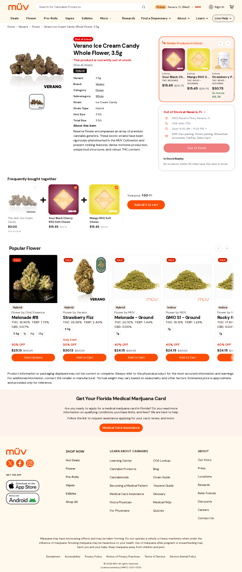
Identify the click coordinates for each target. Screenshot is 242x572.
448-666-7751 (181, 123)
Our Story (205, 460)
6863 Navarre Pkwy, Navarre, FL (191, 118)
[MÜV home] (19, 6)
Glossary (159, 494)
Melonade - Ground (133, 317)
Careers (203, 510)
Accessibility (72, 556)
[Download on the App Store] (28, 485)
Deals (15, 18)
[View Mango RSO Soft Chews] (104, 199)
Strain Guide (161, 477)
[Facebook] (20, 463)
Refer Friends (207, 493)
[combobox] (89, 7)
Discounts (205, 501)
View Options (33, 357)
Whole (100, 96)
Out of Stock (196, 148)
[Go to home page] (28, 451)
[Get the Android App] (28, 498)
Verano (100, 84)
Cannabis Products (123, 469)
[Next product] (226, 248)
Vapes (69, 18)
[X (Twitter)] (10, 463)
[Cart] (231, 7)
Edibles (87, 18)
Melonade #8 (25, 317)
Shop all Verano (83, 64)
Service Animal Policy (183, 556)
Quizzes (158, 511)
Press (202, 468)
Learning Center (121, 461)
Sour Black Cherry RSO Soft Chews (61, 220)
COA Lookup (162, 461)
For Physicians (120, 511)
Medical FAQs (162, 502)
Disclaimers (53, 556)
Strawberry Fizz (78, 317)
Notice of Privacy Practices (123, 556)
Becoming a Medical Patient (129, 486)
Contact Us (206, 518)
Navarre (23, 26)
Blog (156, 469)
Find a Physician (121, 502)
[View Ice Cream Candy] (23, 199)
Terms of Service (154, 556)
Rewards (128, 18)
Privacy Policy (93, 556)
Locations (205, 476)
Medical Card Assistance (121, 428)
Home (11, 26)
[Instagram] (30, 463)
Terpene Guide (163, 486)
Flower (31, 18)
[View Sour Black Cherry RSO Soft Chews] (63, 199)
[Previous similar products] (220, 43)
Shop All (72, 502)
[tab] (36, 101)
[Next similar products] (228, 43)
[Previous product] (218, 248)
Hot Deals (73, 460)
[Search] (143, 7)
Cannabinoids (119, 477)
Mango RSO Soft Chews (100, 220)
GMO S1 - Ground (183, 317)
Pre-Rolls (51, 18)
